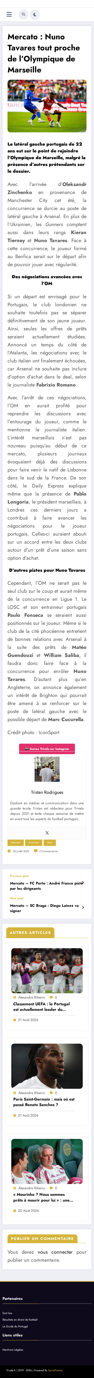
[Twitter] (47, 833)
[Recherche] (24, 14)
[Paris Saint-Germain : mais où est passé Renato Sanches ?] (47, 1066)
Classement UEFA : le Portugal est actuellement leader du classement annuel (41, 1007)
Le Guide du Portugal (15, 1326)
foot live (7, 1313)
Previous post (19, 876)
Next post (16, 898)
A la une (34, 842)
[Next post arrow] (83, 908)
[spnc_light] (35, 15)
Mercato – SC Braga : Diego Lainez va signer (44, 908)
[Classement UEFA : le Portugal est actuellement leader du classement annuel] (47, 970)
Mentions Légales (13, 1350)
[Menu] (9, 14)
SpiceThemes (55, 1370)
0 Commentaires (48, 851)
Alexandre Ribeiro (31, 997)
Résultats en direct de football (20, 1320)
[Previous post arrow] (83, 883)
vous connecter (55, 1252)
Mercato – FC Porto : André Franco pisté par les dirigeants (46, 886)
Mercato (15, 842)
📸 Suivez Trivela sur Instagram (47, 749)
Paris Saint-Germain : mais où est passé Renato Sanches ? (43, 1102)
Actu (49, 842)
